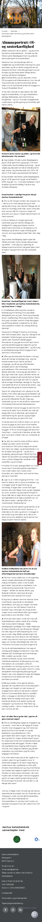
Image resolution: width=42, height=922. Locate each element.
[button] (38, 5)
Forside (5, 31)
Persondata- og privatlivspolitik (14, 898)
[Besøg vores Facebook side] (5, 910)
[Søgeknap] (24, 5)
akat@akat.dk (12, 869)
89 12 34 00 (9, 866)
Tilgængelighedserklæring (12, 903)
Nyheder (14, 31)
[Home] (10, 5)
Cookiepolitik (7, 893)
